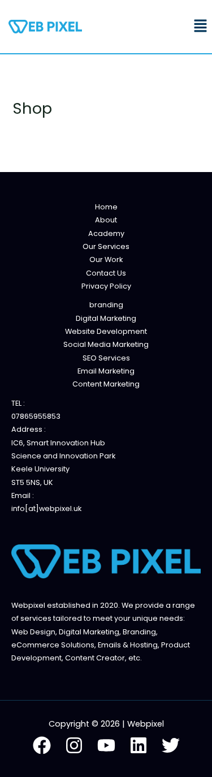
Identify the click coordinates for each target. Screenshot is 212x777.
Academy (106, 233)
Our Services (106, 246)
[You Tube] (106, 745)
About (106, 220)
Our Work (106, 259)
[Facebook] (42, 745)
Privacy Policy (106, 286)
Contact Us (106, 273)
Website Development (106, 331)
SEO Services (106, 358)
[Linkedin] (138, 745)
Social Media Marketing (106, 344)
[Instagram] (74, 745)
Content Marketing (106, 384)
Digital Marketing (106, 318)
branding (106, 305)
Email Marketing (106, 371)
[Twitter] (171, 745)
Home (106, 207)
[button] (200, 26)
